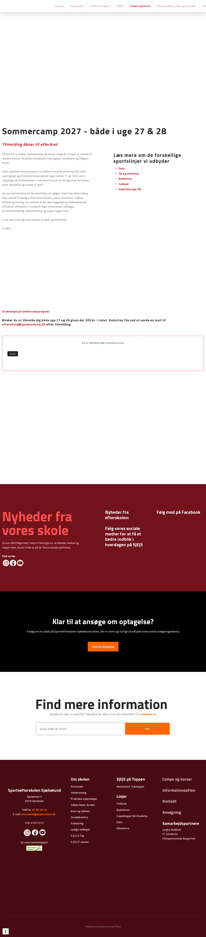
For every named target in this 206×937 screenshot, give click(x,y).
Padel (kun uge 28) (130, 189)
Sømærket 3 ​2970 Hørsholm (34, 799)
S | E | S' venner (80, 842)
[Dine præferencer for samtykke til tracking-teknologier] (6, 931)
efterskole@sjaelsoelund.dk (23, 324)
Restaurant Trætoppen (130, 786)
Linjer (120, 6)
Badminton (125, 179)
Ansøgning (171, 812)
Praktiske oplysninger (84, 799)
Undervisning (79, 793)
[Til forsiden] (25, 5)
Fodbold (124, 184)
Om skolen (76, 6)
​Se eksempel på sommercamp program (25, 311)
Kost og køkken (80, 811)
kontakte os (148, 714)
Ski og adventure (129, 174)
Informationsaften (178, 790)
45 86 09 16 (39, 810)
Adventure (123, 828)
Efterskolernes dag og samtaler (176, 6)
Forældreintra (79, 817)
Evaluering (77, 823)
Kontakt (169, 801)
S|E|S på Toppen (100, 6)
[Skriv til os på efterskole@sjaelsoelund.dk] (198, 58)
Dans (119, 822)
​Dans (122, 168)
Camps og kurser (140, 6)
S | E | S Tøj (77, 836)
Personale (77, 786)
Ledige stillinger (80, 829)
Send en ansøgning (103, 647)
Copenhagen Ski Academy (132, 816)
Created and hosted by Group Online (103, 926)
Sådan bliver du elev (83, 805)
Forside (59, 6)
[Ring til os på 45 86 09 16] (198, 66)
